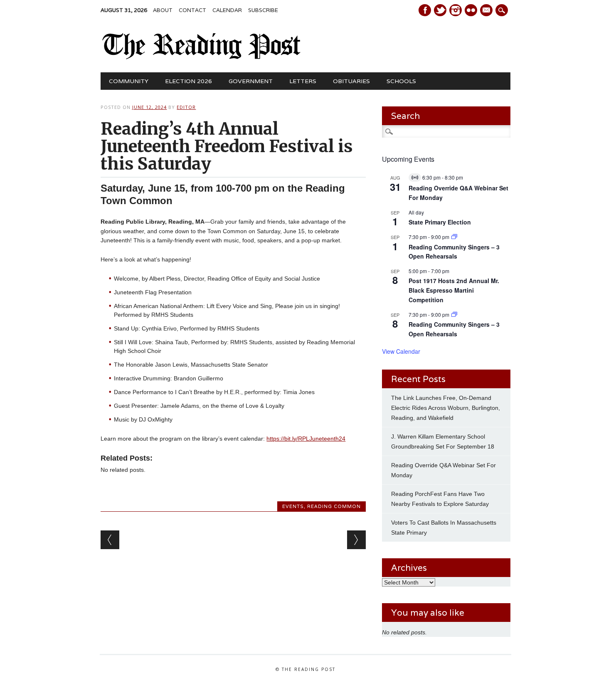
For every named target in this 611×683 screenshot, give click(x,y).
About (162, 10)
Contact (192, 10)
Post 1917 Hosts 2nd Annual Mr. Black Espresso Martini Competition (454, 289)
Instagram (455, 10)
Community (128, 81)
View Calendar (401, 351)
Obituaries (351, 81)
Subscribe (263, 10)
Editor (186, 107)
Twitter (440, 10)
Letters (302, 81)
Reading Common (334, 506)
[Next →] (356, 539)
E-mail (487, 10)
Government (251, 81)
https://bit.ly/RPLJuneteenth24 (305, 438)
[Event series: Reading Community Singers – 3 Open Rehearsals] (454, 236)
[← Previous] (110, 539)
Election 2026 (188, 81)
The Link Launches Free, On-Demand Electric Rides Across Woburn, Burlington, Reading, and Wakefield (445, 408)
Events (293, 506)
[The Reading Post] (201, 57)
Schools (401, 81)
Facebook (425, 10)
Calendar (227, 10)
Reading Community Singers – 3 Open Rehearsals (454, 252)
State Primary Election (440, 222)
